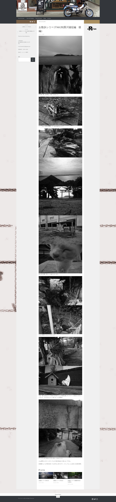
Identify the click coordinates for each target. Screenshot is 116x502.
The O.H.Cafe (21, 18)
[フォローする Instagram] (34, 21)
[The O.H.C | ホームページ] (22, 6)
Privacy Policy (58, 494)
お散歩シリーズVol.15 (44, 480)
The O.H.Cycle (38, 18)
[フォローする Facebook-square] (30, 21)
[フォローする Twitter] (32, 21)
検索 (19, 56)
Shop (45, 18)
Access (49, 18)
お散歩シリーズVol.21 (58, 480)
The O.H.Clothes (30, 18)
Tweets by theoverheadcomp (24, 36)
